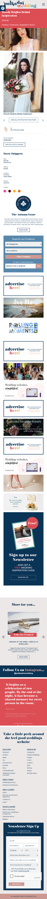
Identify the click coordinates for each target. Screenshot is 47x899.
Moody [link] (5, 160)
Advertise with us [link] (8, 816)
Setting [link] (29, 768)
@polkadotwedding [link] (23, 673)
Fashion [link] (5, 25)
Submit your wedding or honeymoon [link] (11, 813)
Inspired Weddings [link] (33, 755)
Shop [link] (4, 768)
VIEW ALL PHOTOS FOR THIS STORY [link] (23, 120)
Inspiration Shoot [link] (27, 25)
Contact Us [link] (6, 799)
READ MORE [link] (23, 230)
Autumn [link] (6, 183)
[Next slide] (43, 637)
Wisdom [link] (5, 755)
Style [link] (28, 765)
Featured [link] (14, 25)
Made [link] (4, 757)
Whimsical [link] (7, 162)
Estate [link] (5, 168)
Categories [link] (30, 752)
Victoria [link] (6, 175)
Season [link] (29, 770)
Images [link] (29, 757)
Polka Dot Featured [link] (23, 635)
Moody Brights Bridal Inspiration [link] (17, 114)
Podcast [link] (5, 765)
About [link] (5, 792)
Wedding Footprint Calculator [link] (9, 774)
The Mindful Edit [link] (8, 770)
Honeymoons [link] (7, 763)
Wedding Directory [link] (9, 782)
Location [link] (30, 763)
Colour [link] (29, 760)
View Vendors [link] (23, 257)
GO (38, 266)
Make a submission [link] (9, 809)
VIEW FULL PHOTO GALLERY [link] (14, 144)
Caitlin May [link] (7, 140)
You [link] (4, 760)
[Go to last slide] (3, 637)
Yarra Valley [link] (7, 176)
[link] (3, 8)
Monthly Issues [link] (32, 773)
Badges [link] (5, 819)
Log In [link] (5, 802)
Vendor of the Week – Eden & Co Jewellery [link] (23, 643)
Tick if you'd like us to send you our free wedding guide (23, 870)
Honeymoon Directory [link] (10, 785)
